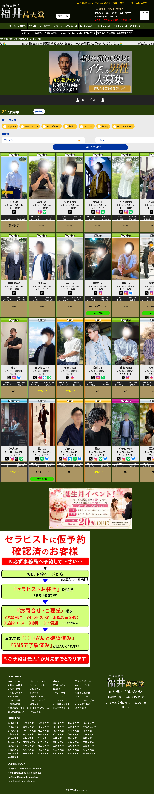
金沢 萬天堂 (43, 738)
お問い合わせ (89, 32)
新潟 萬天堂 (58, 734)
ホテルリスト (27, 32)
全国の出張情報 (82, 692)
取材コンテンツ (15, 696)
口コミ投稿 (77, 32)
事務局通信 (35, 711)
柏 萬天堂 (87, 730)
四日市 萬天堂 (29, 741)
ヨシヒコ (42, 367)
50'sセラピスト (137, 25)
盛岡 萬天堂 (88, 722)
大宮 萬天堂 (43, 730)
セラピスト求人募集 (106, 32)
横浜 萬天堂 (28, 734)
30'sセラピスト (103, 25)
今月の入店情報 (15, 685)
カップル (11, 126)
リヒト (70, 202)
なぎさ (70, 367)
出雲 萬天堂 (88, 745)
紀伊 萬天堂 (13, 745)
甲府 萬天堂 (88, 734)
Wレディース (53, 126)
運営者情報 (80, 707)
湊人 (14, 448)
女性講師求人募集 (124, 32)
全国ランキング (60, 700)
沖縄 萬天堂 (13, 757)
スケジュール (71, 25)
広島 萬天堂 (58, 745)
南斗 (98, 367)
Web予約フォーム (61, 707)
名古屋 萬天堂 (14, 741)
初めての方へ (14, 681)
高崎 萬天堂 (73, 726)
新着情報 (34, 692)
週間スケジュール (83, 681)
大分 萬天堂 (43, 753)
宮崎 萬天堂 (73, 753)
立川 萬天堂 (73, 730)
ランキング (57, 25)
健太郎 (14, 283)
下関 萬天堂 (13, 749)
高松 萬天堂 (28, 749)
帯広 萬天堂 (43, 722)
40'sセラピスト (120, 25)
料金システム (51, 32)
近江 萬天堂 (43, 741)
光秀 (14, 202)
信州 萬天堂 (73, 734)
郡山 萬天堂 (58, 726)
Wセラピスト (31, 126)
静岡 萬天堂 (73, 738)
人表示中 (10, 111)
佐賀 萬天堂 (13, 753)
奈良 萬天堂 (88, 741)
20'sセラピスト (87, 25)
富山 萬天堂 (13, 738)
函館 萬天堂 (58, 722)
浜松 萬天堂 (88, 738)
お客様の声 (44, 25)
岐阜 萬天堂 (58, 738)
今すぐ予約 (98, 313)
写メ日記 (33, 25)
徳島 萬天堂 (43, 749)
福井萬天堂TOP (82, 704)
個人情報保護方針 (16, 711)
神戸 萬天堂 (28, 745)
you (70, 283)
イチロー (126, 448)
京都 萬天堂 (58, 741)
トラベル (88, 126)
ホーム (12, 25)
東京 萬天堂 (58, 730)
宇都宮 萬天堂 (89, 726)
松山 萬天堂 (58, 749)
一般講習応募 (14, 704)
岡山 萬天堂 (43, 745)
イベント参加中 (125, 126)
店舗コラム (58, 696)
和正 (70, 448)
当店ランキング (37, 700)
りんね (126, 202)
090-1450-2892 (111, 8)
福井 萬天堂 (28, 738)
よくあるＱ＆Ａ (15, 692)
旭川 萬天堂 (13, 722)
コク (42, 283)
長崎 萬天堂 (28, 753)
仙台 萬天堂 (28, 726)
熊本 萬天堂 (58, 753)
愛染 (98, 202)
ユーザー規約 (14, 700)
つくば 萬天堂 (29, 730)
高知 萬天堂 (73, 749)
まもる (126, 367)
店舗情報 (22, 25)
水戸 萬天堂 (13, 730)
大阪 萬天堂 (73, 741)
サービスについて (38, 681)
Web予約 (39, 32)
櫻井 (42, 448)
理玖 (126, 283)
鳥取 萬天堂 (73, 745)
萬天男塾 (34, 704)
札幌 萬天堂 (28, 722)
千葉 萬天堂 (13, 734)
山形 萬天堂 (43, 726)
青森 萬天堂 (73, 722)
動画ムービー (81, 688)
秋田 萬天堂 (13, 726)
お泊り (72, 126)
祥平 (42, 202)
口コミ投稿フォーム (39, 707)
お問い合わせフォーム (18, 707)
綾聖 (98, 283)
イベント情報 (59, 692)
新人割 (105, 126)
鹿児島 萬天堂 (89, 753)
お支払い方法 (64, 32)
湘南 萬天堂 (43, 734)
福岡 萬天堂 (88, 749)
